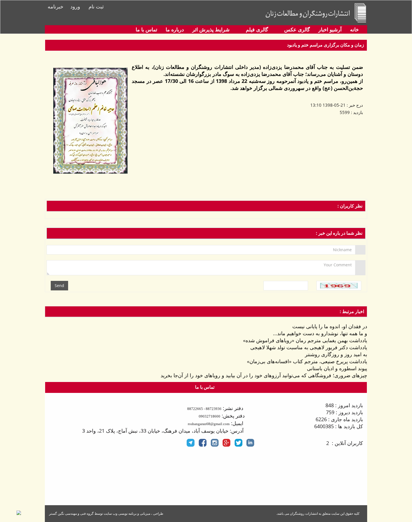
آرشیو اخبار (330, 29)
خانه (354, 29)
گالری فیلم (256, 29)
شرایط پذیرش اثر (211, 29)
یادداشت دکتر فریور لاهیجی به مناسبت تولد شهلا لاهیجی (308, 347)
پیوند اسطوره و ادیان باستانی (337, 368)
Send (59, 285)
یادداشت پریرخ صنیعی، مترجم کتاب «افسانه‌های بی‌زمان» (307, 361)
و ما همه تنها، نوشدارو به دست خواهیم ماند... (320, 333)
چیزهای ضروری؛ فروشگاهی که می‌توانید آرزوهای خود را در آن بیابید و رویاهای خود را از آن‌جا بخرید (264, 375)
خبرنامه (55, 6)
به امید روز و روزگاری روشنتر (336, 354)
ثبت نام (96, 6)
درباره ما (175, 29)
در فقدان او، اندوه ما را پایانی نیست (329, 326)
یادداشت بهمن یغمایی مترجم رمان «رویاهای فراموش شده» (305, 340)
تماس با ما (146, 29)
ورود (75, 6)
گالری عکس (296, 29)
